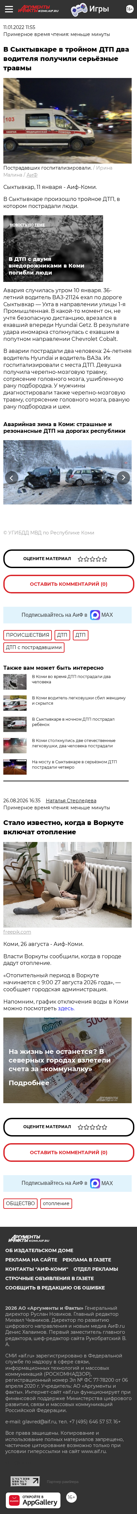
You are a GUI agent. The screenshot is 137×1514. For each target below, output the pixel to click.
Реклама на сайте (31, 1260)
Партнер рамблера (62, 1482)
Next (123, 477)
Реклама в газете (87, 1260)
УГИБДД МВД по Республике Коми (51, 533)
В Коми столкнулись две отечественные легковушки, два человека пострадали (73, 743)
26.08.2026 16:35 (22, 801)
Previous (10, 477)
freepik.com (17, 932)
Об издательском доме (39, 1250)
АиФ (32, 175)
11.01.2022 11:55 (19, 27)
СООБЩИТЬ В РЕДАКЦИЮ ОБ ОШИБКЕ (55, 1288)
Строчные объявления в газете (49, 1278)
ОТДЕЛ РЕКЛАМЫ (95, 1269)
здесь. (66, 1008)
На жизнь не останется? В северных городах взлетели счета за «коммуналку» (60, 1060)
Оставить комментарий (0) (68, 584)
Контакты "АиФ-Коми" (36, 1269)
